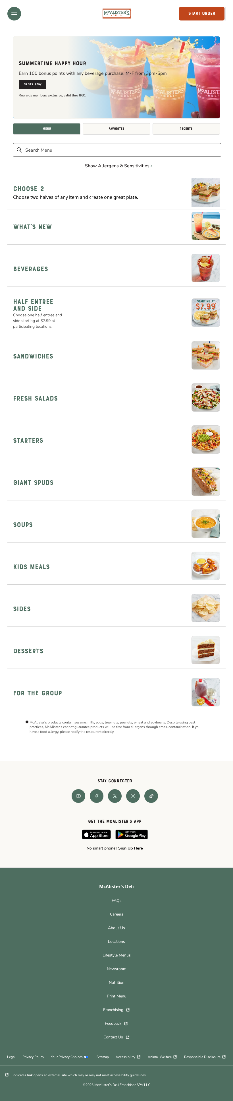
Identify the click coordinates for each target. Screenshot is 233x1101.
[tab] (46, 129)
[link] (117, 13)
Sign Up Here (130, 848)
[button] (14, 13)
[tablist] (116, 129)
